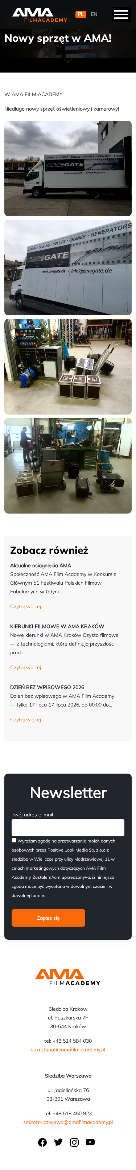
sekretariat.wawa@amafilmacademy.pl (68, 1122)
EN (94, 14)
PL (81, 14)
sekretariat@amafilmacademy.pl (68, 1049)
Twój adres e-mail (32, 814)
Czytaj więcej (25, 606)
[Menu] (121, 14)
